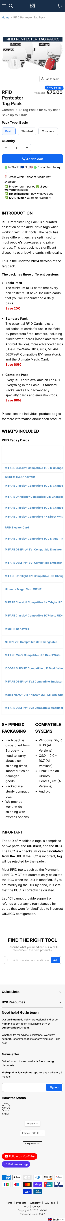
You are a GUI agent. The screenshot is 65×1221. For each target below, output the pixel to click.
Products (21, 1202)
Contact (36, 1206)
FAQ (26, 1206)
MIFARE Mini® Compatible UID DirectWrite (32, 655)
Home (5, 17)
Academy (35, 1202)
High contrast (32, 1143)
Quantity (8, 141)
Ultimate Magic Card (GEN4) (23, 589)
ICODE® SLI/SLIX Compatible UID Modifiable (34, 668)
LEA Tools (49, 1202)
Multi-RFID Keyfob (17, 628)
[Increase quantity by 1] (27, 147)
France (31, 1133)
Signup (54, 1087)
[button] (56, 1219)
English (31, 1123)
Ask (55, 960)
